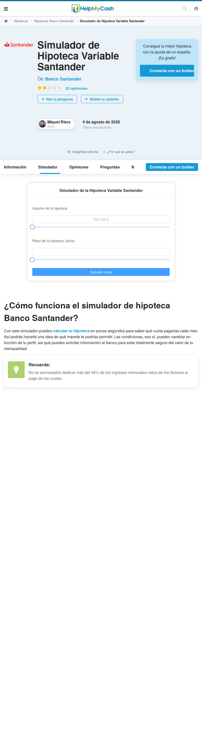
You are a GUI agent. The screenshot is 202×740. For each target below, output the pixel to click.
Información (15, 167)
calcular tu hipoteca (72, 331)
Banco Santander (63, 79)
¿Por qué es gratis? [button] (120, 151)
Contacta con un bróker (172, 70)
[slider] (32, 227)
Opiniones (78, 167)
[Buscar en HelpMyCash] (184, 8)
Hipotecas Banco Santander (54, 20)
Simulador (47, 167)
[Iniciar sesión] (196, 8)
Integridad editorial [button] (84, 151)
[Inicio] (93, 8)
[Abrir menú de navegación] (6, 8)
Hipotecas (21, 20)
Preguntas (110, 167)
